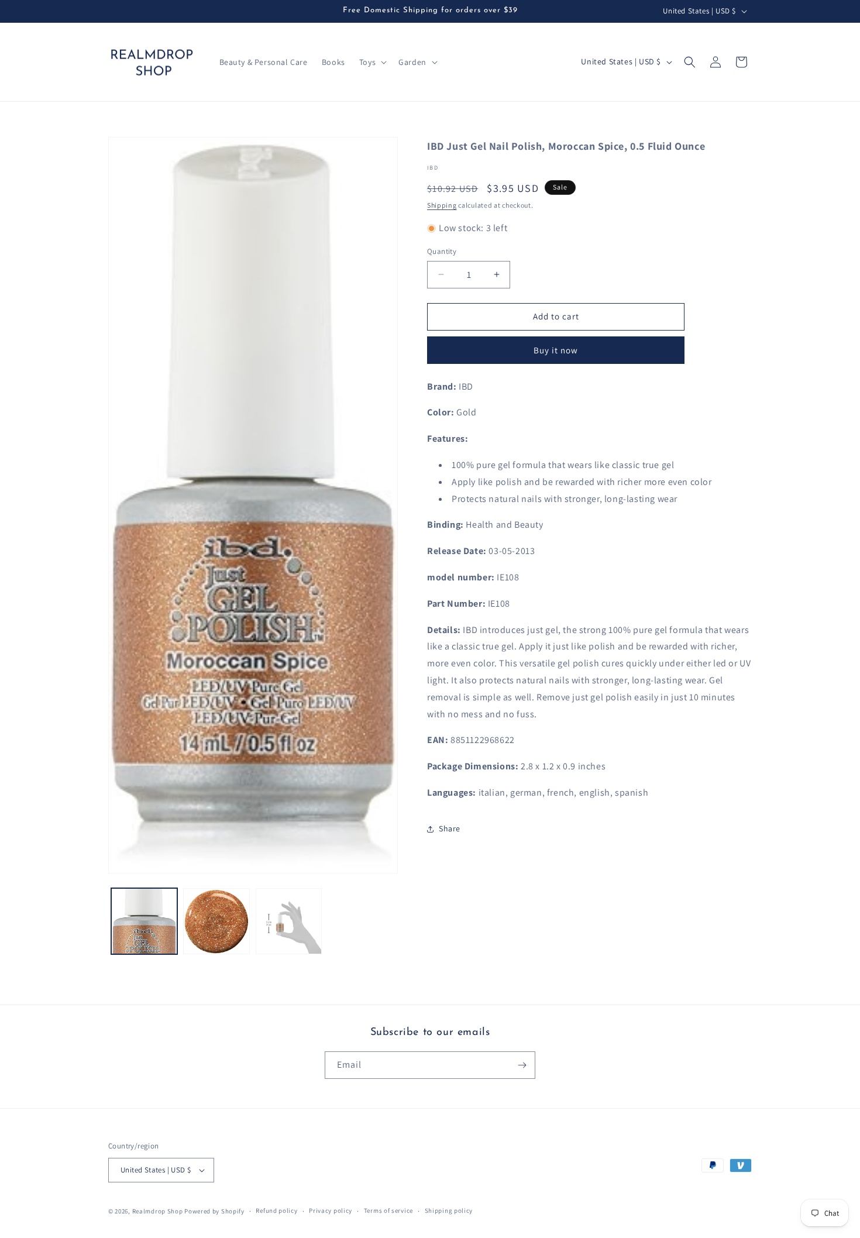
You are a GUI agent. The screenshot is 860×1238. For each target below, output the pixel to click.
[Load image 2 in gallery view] (216, 921)
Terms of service (388, 1210)
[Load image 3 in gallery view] (289, 921)
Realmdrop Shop (157, 1211)
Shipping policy (449, 1210)
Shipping (442, 205)
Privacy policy (330, 1210)
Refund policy (276, 1210)
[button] (371, 62)
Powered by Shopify (214, 1211)
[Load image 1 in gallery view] (144, 921)
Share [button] (449, 828)
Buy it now (556, 350)
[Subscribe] (522, 1065)
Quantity (441, 251)
